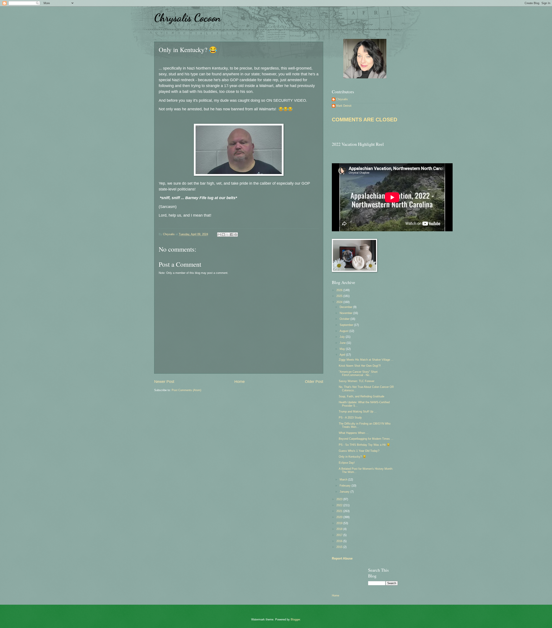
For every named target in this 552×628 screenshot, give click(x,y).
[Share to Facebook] (231, 234)
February (345, 485)
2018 (339, 529)
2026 (339, 290)
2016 (339, 541)
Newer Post (164, 381)
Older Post (314, 381)
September (347, 325)
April (343, 354)
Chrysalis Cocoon (187, 17)
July (343, 336)
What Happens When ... (354, 433)
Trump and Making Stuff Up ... (358, 411)
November (346, 313)
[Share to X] (227, 234)
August (344, 331)
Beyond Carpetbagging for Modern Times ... (366, 438)
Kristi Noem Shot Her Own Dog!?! (360, 365)
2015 (339, 547)
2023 (339, 499)
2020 (339, 517)
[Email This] (219, 234)
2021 (339, 511)
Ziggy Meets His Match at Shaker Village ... (366, 359)
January (345, 491)
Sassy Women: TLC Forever (356, 381)
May (343, 348)
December (346, 307)
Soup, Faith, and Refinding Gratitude (361, 396)
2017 (339, 535)
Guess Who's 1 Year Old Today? (359, 450)
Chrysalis (342, 99)
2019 (339, 523)
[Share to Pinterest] (236, 234)
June (343, 342)
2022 (339, 505)
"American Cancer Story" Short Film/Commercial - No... (358, 373)
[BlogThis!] (223, 234)
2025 (339, 296)
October (345, 318)
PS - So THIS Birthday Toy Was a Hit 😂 (364, 444)
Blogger (295, 619)
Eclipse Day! (347, 462)
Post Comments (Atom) (186, 390)
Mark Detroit (343, 105)
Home (239, 381)
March (344, 479)
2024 (339, 302)
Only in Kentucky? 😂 (352, 456)
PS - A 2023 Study (350, 417)
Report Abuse (342, 558)
